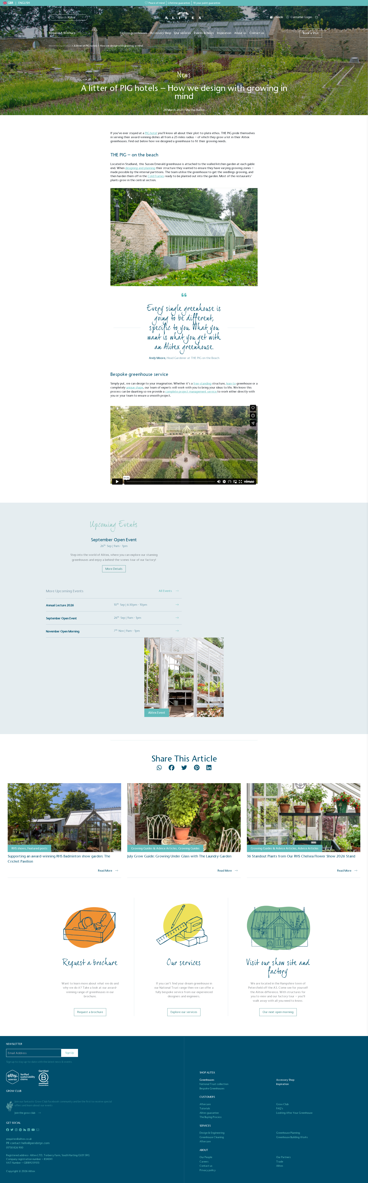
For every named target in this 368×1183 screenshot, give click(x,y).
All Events (166, 591)
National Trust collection (214, 1084)
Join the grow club (25, 1113)
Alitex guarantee (209, 1113)
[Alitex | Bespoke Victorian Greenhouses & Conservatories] (184, 17)
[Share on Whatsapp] (160, 769)
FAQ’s (279, 1108)
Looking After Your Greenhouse (294, 1113)
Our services (182, 33)
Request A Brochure (62, 33)
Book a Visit (311, 33)
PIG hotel (151, 133)
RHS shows (19, 848)
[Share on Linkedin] (208, 769)
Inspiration (224, 33)
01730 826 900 (14, 1147)
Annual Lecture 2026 (60, 605)
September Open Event (61, 618)
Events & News (204, 33)
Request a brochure (90, 1012)
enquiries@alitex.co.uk (19, 1139)
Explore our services (184, 1012)
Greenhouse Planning (288, 1132)
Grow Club (282, 1104)
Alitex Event (156, 713)
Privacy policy (208, 1170)
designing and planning (140, 168)
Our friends (64, 45)
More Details (113, 569)
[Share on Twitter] (184, 769)
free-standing (202, 383)
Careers (204, 1161)
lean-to (231, 383)
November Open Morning (62, 631)
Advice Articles (308, 848)
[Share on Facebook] (172, 769)
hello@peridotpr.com (35, 1143)
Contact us (256, 33)
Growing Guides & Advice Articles (154, 848)
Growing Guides (189, 848)
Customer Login (301, 17)
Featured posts (37, 848)
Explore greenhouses (133, 33)
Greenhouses (207, 1080)
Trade (279, 17)
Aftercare (205, 1104)
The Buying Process (211, 1117)
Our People (206, 1157)
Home (52, 45)
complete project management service (191, 391)
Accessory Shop (160, 33)
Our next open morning (278, 1012)
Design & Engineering (212, 1132)
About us (240, 33)
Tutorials (205, 1108)
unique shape (134, 387)
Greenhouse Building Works (292, 1137)
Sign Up (69, 1052)
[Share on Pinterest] (197, 769)
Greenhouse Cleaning (212, 1137)
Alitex (279, 1165)
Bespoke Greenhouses (212, 1088)
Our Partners (283, 1157)
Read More (105, 870)
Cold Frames (156, 176)
